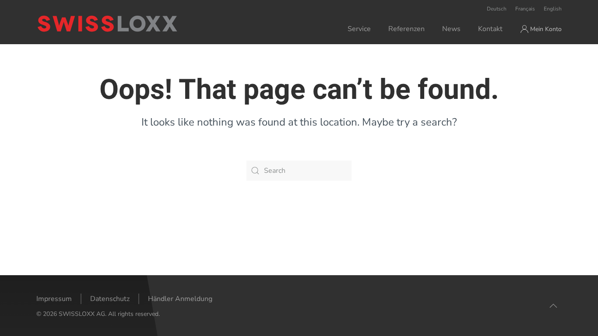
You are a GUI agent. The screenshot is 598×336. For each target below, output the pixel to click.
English (553, 8)
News (451, 29)
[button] (553, 305)
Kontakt (490, 29)
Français (525, 8)
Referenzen (406, 29)
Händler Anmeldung (180, 299)
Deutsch (497, 8)
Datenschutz (110, 299)
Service (359, 29)
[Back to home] (143, 24)
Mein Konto (546, 29)
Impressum (54, 299)
